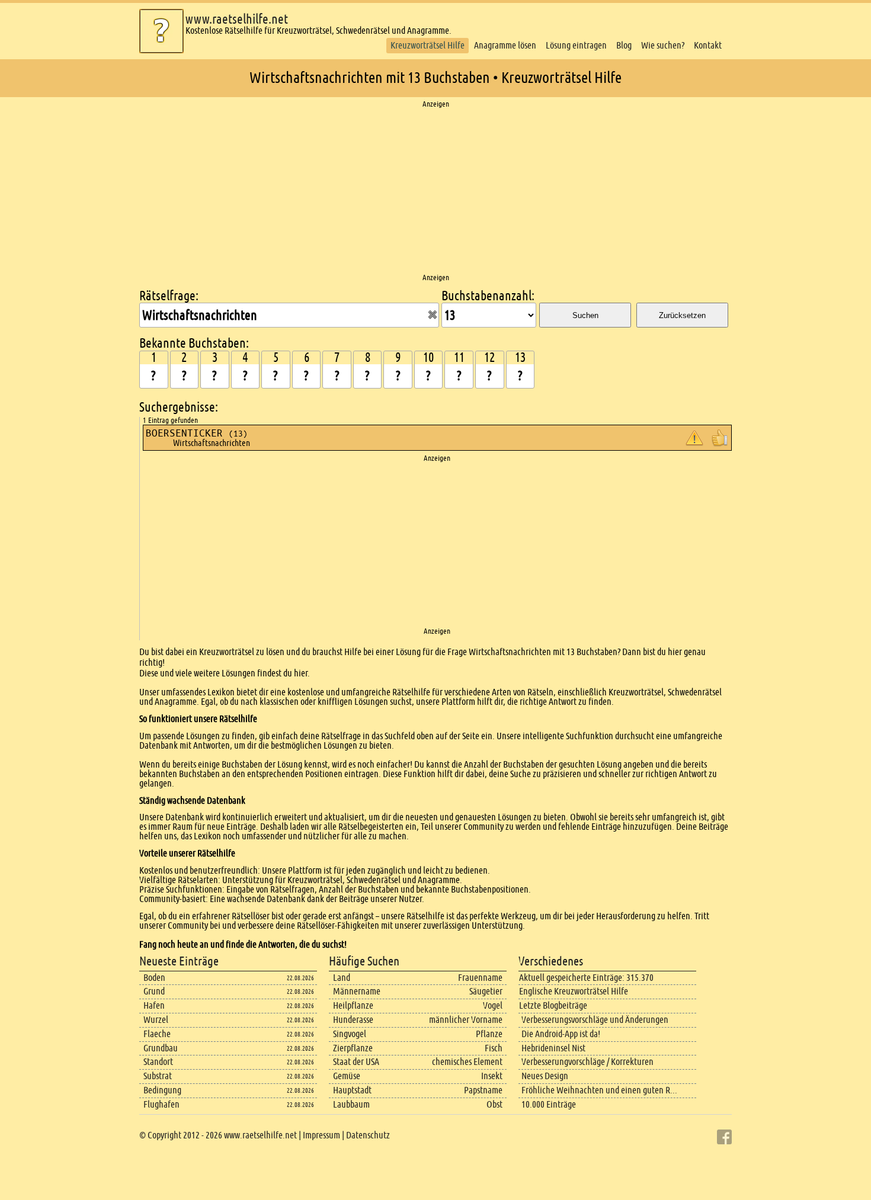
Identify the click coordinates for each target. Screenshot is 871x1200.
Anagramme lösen (505, 45)
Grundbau (160, 1048)
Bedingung (162, 1090)
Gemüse (346, 1076)
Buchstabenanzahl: (487, 295)
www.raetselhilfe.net (236, 19)
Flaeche (157, 1034)
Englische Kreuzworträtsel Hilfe (573, 991)
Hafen (154, 1005)
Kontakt (708, 45)
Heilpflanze (353, 1005)
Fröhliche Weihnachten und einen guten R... (599, 1090)
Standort (158, 1061)
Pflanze (489, 1034)
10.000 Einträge (548, 1104)
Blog (624, 45)
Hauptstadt (352, 1090)
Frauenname (480, 977)
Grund (154, 991)
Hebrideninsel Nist (553, 1048)
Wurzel (155, 1019)
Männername (356, 991)
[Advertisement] (435, 191)
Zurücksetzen (682, 315)
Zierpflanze (353, 1048)
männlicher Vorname (465, 1019)
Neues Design (544, 1076)
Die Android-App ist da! (560, 1034)
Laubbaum (351, 1104)
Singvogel (349, 1034)
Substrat (157, 1076)
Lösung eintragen (576, 45)
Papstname (483, 1090)
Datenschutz (368, 1135)
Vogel (492, 1005)
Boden (154, 977)
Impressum (321, 1135)
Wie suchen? (662, 45)
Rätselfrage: (168, 295)
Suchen (585, 315)
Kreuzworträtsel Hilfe (427, 45)
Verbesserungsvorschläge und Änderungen (594, 1019)
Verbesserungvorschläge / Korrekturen (587, 1061)
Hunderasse (353, 1019)
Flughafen (161, 1104)
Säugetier (485, 991)
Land (341, 977)
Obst (494, 1104)
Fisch (493, 1048)
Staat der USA (356, 1061)
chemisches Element (467, 1061)
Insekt (491, 1076)
